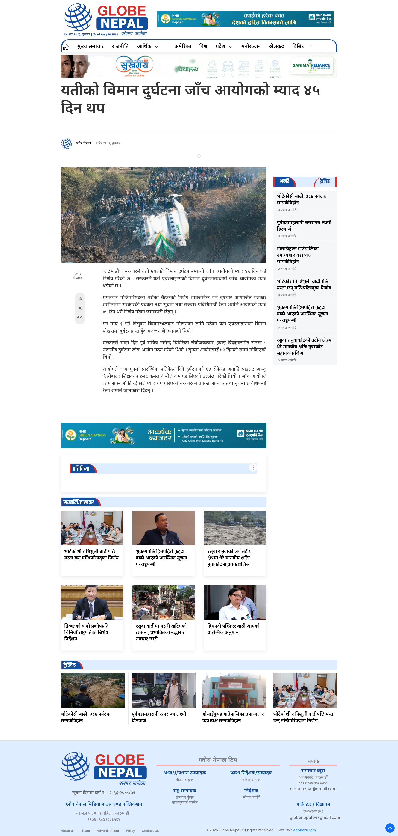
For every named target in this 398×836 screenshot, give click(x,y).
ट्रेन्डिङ (70, 665)
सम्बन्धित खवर (79, 502)
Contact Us (150, 831)
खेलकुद (276, 46)
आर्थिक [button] (144, 46)
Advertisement (108, 831)
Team (86, 831)
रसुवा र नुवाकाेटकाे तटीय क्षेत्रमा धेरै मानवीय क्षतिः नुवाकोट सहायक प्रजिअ (230, 558)
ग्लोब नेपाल (83, 143)
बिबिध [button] (298, 46)
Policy (130, 831)
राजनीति (120, 46)
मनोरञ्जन (251, 46)
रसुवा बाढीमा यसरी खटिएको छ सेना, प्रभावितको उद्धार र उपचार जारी (161, 632)
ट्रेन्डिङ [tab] (325, 181)
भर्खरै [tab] (284, 181)
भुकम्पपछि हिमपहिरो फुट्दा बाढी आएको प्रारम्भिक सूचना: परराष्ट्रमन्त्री (162, 558)
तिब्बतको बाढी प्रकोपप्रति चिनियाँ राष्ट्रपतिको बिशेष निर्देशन (86, 632)
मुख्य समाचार (90, 46)
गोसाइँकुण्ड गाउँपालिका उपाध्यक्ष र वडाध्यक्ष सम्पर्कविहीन (298, 255)
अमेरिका (183, 46)
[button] (390, 828)
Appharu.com (304, 830)
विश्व (203, 46)
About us (68, 831)
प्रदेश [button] (220, 46)
